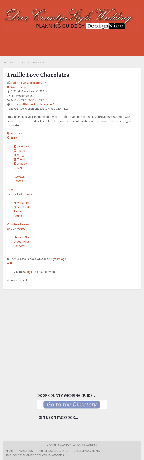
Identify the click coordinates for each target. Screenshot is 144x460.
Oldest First (21, 207)
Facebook (22, 146)
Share (13, 138)
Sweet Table (18, 87)
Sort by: (20, 194)
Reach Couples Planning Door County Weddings (35, 455)
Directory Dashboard (87, 450)
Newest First (22, 202)
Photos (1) (20, 181)
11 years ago (57, 259)
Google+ (22, 155)
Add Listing (26, 450)
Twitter (21, 150)
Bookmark (15, 133)
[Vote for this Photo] (8, 263)
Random (19, 211)
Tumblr (21, 159)
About (9, 450)
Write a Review (19, 224)
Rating (18, 215)
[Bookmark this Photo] (11, 263)
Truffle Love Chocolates (53, 450)
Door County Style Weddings (81, 444)
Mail (19, 168)
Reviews (19, 176)
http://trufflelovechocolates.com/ (32, 104)
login (30, 272)
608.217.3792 (38, 100)
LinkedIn (22, 163)
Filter (10, 190)
